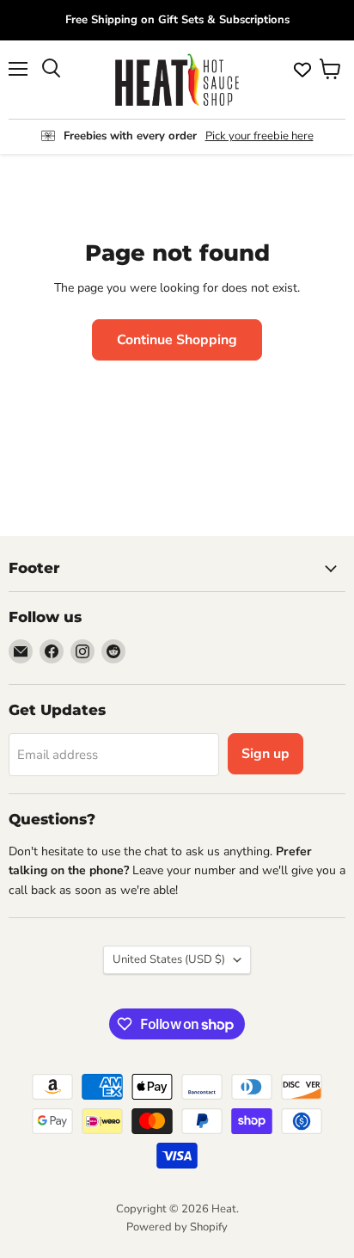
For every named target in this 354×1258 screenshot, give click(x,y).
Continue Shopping (177, 339)
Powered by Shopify (177, 1227)
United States (169, 959)
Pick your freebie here (259, 136)
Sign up (265, 753)
